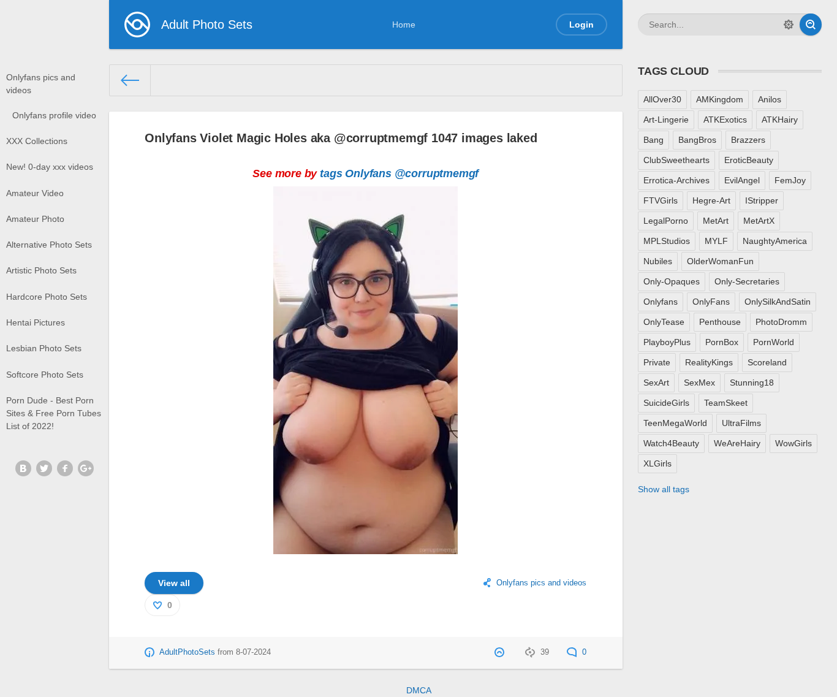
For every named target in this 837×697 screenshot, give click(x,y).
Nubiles (657, 261)
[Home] (130, 80)
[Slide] (365, 547)
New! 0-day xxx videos (49, 167)
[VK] (23, 468)
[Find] (811, 24)
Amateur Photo (35, 219)
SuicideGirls (666, 403)
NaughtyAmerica (775, 241)
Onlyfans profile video (54, 115)
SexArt (656, 382)
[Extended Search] (789, 24)
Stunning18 (752, 382)
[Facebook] (65, 468)
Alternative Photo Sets (49, 244)
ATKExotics (725, 119)
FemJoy (790, 180)
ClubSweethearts (676, 160)
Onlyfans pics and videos (40, 83)
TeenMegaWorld (675, 423)
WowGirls (793, 443)
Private (656, 362)
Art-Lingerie (666, 119)
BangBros (697, 140)
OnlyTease (663, 322)
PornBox (721, 342)
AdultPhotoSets (187, 652)
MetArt (716, 221)
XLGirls (657, 463)
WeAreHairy (737, 443)
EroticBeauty (748, 160)
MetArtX (759, 221)
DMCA (418, 690)
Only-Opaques (671, 281)
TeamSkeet (726, 403)
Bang (653, 140)
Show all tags (663, 489)
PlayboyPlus (667, 342)
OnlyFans (711, 302)
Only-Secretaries (746, 281)
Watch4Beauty (671, 443)
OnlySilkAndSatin (777, 302)
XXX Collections (36, 141)
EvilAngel (742, 180)
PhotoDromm (781, 322)
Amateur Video (35, 193)
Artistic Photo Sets (41, 270)
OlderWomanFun (720, 261)
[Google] (86, 468)
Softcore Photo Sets (44, 374)
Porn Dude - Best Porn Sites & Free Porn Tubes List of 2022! (53, 413)
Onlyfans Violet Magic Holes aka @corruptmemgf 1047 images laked (341, 138)
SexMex (699, 382)
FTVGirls (660, 200)
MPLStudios (666, 241)
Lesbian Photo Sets (43, 348)
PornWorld (773, 342)
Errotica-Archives (676, 180)
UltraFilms (741, 423)
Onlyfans (368, 173)
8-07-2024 (253, 652)
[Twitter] (44, 468)
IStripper (761, 200)
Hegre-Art (711, 200)
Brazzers (748, 140)
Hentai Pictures (35, 322)
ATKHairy (780, 119)
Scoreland (767, 362)
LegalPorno (665, 221)
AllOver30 (662, 99)
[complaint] (500, 652)
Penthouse (720, 322)
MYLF (716, 241)
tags (331, 173)
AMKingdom (719, 99)
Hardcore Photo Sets (46, 297)
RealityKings (709, 362)
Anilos (769, 99)
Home (403, 24)
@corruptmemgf (437, 173)
